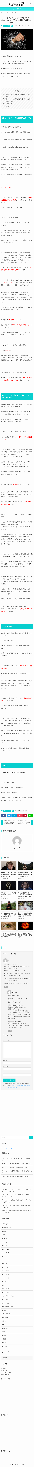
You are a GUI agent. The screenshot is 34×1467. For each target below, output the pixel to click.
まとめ (7, 106)
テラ (4, 1285)
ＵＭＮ (5, 1346)
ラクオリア (6, 1303)
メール (5, 1066)
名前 (5, 1060)
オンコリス (6, 1252)
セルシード (6, 1278)
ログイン (3, 1368)
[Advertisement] (17, 1116)
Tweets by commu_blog (7, 1148)
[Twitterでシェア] (9, 815)
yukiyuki (17, 848)
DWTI (4, 1231)
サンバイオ (6, 1267)
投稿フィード (5, 1370)
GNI (4, 1235)
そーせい (5, 1242)
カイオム (5, 1256)
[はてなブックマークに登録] (14, 815)
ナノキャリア (7, 1292)
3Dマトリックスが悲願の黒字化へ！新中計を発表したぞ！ (17, 1171)
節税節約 (5, 1328)
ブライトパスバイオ (8, 1296)
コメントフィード (6, 1372)
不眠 (4, 1310)
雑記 (4, 1339)
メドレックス (6, 25)
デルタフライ (7, 1288)
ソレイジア (6, 1281)
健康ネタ (5, 1317)
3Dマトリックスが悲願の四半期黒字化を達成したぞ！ (17, 1167)
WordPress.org (5, 1374)
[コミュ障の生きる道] (17, 3)
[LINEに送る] (30, 815)
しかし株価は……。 (11, 103)
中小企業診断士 (7, 1313)
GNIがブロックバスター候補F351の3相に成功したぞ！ (16, 1177)
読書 (4, 1335)
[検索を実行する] (31, 1137)
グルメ (5, 1263)
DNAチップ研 (7, 1227)
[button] (30, 3)
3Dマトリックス (7, 1224)
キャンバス (6, 1260)
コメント (6, 1040)
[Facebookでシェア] (3, 815)
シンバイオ (6, 1270)
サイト (5, 1072)
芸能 (4, 1331)
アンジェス (6, 1249)
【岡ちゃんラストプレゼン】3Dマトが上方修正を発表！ (16, 1159)
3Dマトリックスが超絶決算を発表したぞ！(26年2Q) (16, 1163)
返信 (6, 986)
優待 (4, 1321)
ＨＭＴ (5, 1342)
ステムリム (6, 1274)
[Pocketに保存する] (19, 815)
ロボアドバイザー (8, 1306)
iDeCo (5, 1238)
